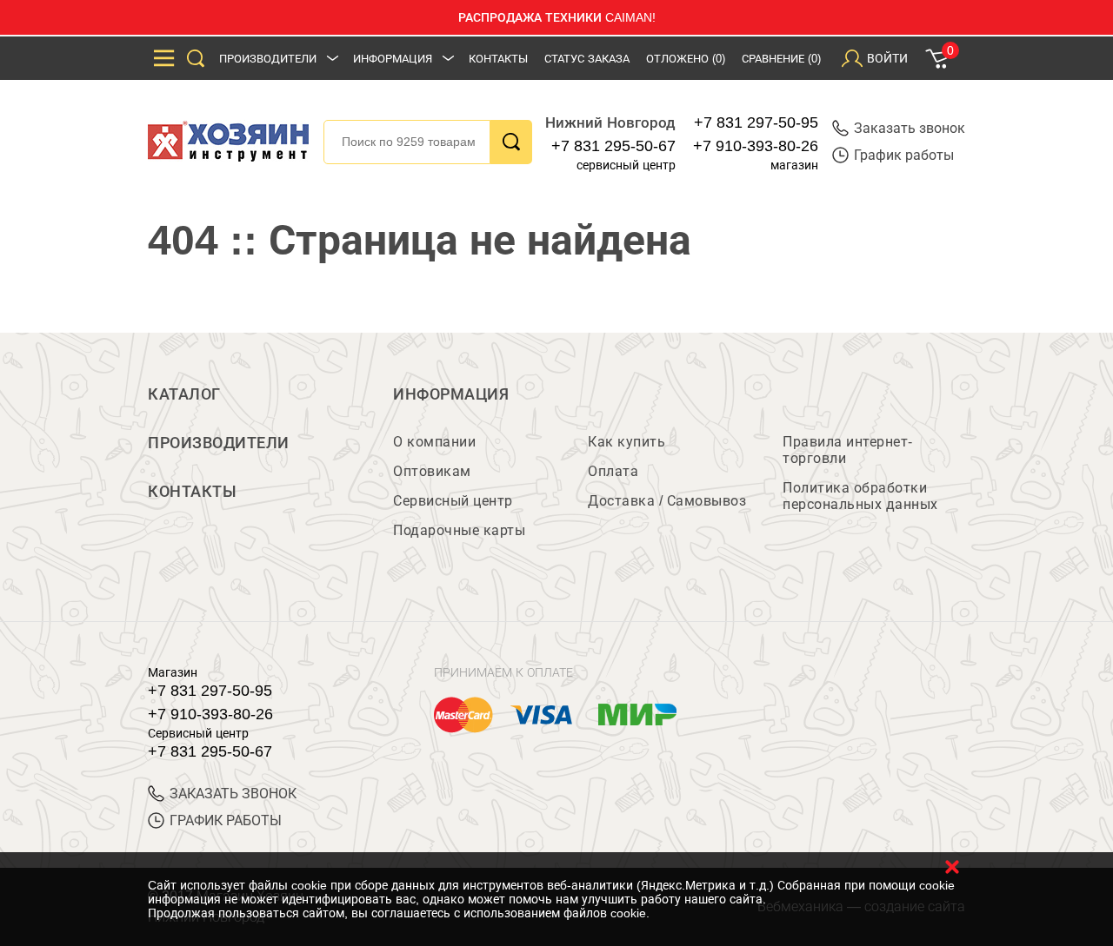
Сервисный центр (453, 500)
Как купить (626, 441)
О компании (434, 441)
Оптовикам (432, 471)
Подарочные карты (459, 530)
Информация (392, 58)
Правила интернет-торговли (848, 450)
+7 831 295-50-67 (613, 146)
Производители (268, 58)
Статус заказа (587, 58)
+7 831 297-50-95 (756, 122)
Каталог (184, 394)
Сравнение (781, 58)
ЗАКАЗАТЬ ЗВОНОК (233, 793)
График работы (904, 155)
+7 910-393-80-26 (755, 146)
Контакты (498, 58)
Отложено (685, 58)
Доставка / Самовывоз (667, 500)
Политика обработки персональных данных (860, 496)
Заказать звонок (909, 128)
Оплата (613, 471)
